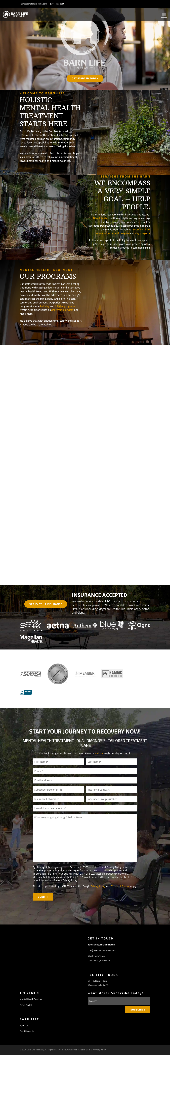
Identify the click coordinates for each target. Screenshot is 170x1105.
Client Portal (26, 1005)
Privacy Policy (70, 880)
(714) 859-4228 (96, 950)
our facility (33, 169)
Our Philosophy (133, 256)
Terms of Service (120, 886)
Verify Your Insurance (45, 604)
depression (57, 309)
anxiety (69, 309)
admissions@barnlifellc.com (34, 3)
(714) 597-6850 (57, 3)
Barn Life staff (101, 218)
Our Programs (35, 333)
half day (44, 306)
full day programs (65, 306)
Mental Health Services (31, 999)
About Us (24, 1025)
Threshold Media (83, 1049)
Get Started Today (85, 78)
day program (142, 233)
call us (99, 753)
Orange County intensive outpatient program (123, 231)
